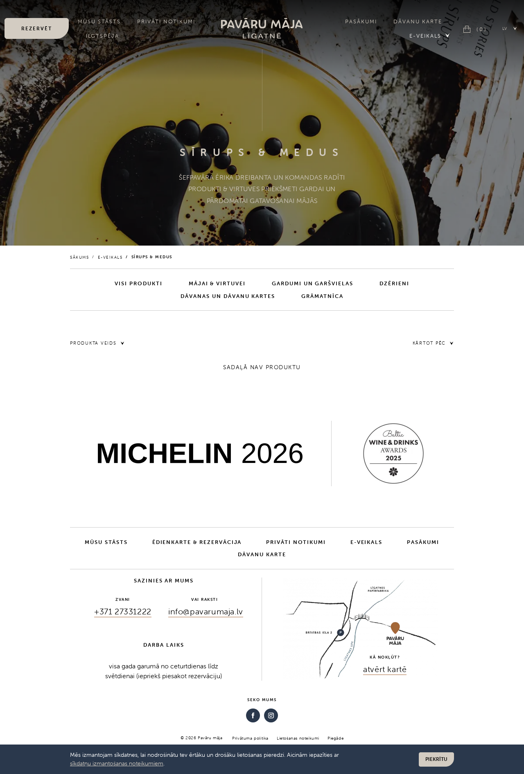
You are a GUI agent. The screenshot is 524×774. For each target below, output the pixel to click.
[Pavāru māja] (262, 28)
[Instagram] (271, 715)
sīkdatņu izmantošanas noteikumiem (116, 763)
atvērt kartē (385, 669)
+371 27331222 (122, 611)
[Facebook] (253, 715)
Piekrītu (436, 759)
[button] (509, 28)
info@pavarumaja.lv (205, 611)
